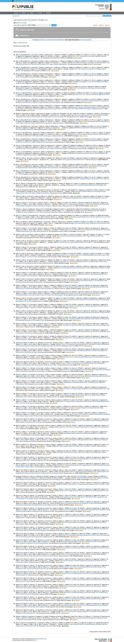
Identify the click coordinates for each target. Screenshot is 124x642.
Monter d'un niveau (21, 23)
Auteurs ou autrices (46, 40)
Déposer (32, 12)
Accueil (16, 12)
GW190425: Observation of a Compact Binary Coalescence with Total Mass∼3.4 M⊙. (85, 484)
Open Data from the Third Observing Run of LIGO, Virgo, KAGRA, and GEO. (79, 236)
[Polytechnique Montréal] (102, 640)
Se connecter (16, 16)
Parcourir (40, 12)
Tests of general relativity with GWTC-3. (74, 159)
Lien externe (79, 58)
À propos (24, 12)
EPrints (35, 640)
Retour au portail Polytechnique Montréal (22, 1)
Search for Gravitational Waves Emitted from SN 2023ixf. (87, 185)
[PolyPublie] (23, 10)
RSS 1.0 (102, 25)
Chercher (48, 12)
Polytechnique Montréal (40, 638)
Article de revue (22, 42)
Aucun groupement (86, 40)
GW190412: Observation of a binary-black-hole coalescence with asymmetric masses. (81, 452)
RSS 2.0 (108, 25)
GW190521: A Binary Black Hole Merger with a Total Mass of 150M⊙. (77, 446)
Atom (96, 25)
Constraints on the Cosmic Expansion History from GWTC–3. (76, 242)
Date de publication (58, 40)
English (110, 1)
